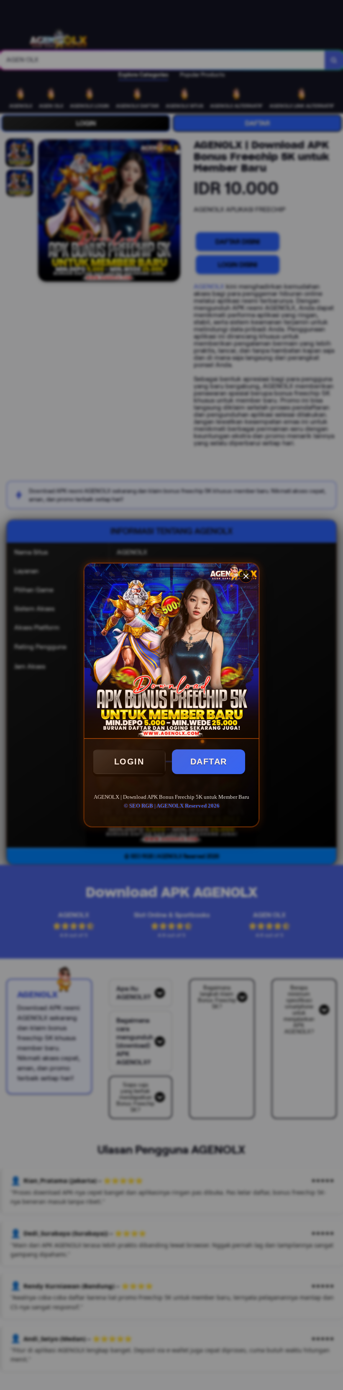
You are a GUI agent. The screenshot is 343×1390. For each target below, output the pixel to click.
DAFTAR (208, 761)
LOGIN (129, 761)
